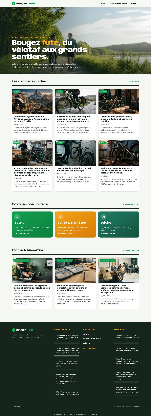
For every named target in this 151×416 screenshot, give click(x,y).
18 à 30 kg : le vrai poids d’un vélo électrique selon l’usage (67, 393)
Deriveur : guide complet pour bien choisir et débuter (127, 349)
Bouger (25, 3)
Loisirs (134, 3)
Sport (103, 3)
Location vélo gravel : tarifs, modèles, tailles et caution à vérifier (67, 363)
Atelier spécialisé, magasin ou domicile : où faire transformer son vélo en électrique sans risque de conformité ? (66, 379)
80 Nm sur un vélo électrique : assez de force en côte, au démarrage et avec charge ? (67, 350)
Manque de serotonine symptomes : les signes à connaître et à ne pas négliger (126, 375)
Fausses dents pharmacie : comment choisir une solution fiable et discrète (127, 337)
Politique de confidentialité (78, 415)
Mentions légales (60, 415)
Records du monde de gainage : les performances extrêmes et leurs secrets (127, 361)
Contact (94, 415)
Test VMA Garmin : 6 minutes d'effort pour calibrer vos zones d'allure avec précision (127, 389)
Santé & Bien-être (118, 3)
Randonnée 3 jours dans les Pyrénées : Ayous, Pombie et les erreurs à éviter (67, 337)
